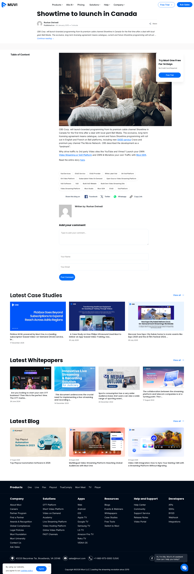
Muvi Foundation (18, 534)
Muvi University (17, 538)
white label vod (111, 174)
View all (177, 295)
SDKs (171, 509)
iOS (79, 513)
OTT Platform (49, 504)
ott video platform (68, 179)
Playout (53, 487)
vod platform (123, 189)
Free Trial (164, 4)
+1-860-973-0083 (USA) (106, 558)
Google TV (83, 521)
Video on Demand (52, 513)
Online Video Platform (54, 530)
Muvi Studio (88, 189)
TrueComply (66, 487)
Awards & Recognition (21, 521)
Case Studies (111, 517)
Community (139, 509)
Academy (47, 517)
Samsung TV (84, 526)
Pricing (80, 4)
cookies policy (27, 570)
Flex (44, 487)
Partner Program (18, 513)
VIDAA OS (82, 542)
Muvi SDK (141, 155)
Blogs (107, 504)
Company (118, 4)
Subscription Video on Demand (90, 179)
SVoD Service (80, 174)
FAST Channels (50, 534)
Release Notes (141, 517)
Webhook (173, 517)
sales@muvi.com (77, 558)
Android (82, 509)
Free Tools (110, 521)
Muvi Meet (80, 487)
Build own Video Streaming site (113, 184)
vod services (65, 174)
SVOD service (124, 139)
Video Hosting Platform (54, 526)
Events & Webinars (114, 509)
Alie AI (69, 4)
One (30, 487)
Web (80, 504)
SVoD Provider (95, 174)
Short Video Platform (53, 509)
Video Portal (140, 521)
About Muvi (15, 504)
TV (90, 487)
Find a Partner (17, 517)
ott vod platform (127, 174)
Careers (14, 509)
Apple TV (82, 517)
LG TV (81, 530)
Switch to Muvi (112, 526)
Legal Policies (17, 530)
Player (98, 487)
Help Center (140, 504)
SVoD (111, 189)
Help (106, 4)
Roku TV (82, 538)
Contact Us (15, 542)
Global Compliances (20, 526)
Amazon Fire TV (86, 534)
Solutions (94, 4)
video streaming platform (70, 189)
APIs (171, 504)
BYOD (171, 513)
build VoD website (89, 184)
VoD (77, 184)
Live (37, 487)
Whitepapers (111, 513)
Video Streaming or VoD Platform (75, 155)
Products (56, 4)
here (82, 160)
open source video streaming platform (121, 179)
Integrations (174, 521)
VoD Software (66, 184)
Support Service (142, 513)
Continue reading (45, 38)
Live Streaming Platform (55, 521)
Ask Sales (185, 4)
